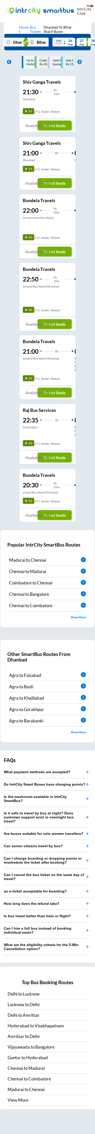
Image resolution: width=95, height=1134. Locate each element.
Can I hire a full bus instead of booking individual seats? (37, 930)
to (24, 994)
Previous (8, 62)
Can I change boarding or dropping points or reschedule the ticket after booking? (43, 860)
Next (78, 62)
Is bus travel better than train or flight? (37, 916)
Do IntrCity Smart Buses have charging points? (44, 784)
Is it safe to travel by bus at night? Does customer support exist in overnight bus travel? (39, 817)
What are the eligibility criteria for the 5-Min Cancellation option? (41, 947)
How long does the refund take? (32, 904)
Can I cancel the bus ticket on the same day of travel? (44, 877)
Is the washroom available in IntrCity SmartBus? (35, 799)
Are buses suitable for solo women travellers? (43, 834)
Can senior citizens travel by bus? (33, 846)
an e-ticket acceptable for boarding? (35, 891)
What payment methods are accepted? (37, 772)
